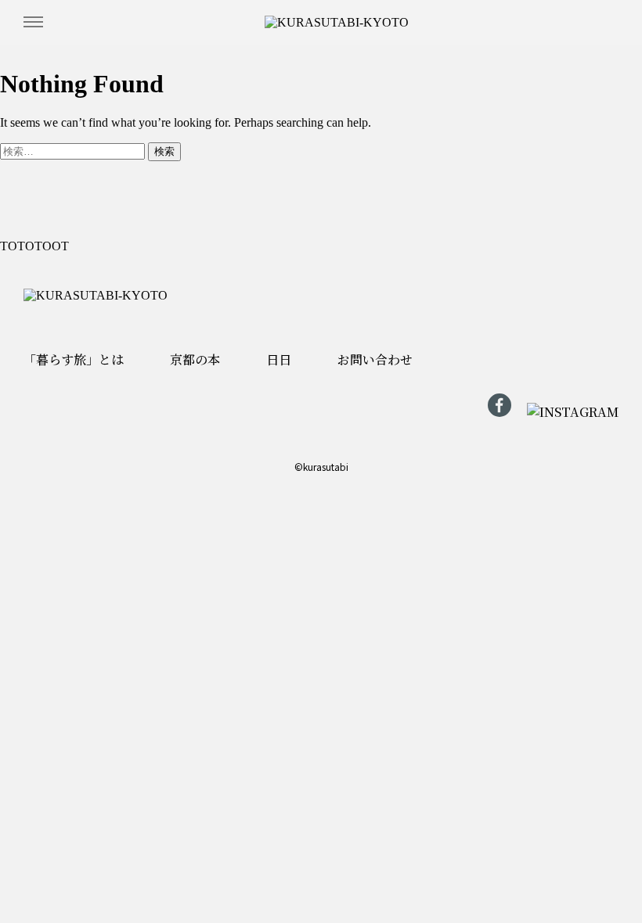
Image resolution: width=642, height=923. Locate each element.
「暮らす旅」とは (47, 194)
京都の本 (39, 323)
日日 (39, 406)
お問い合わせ (39, 513)
